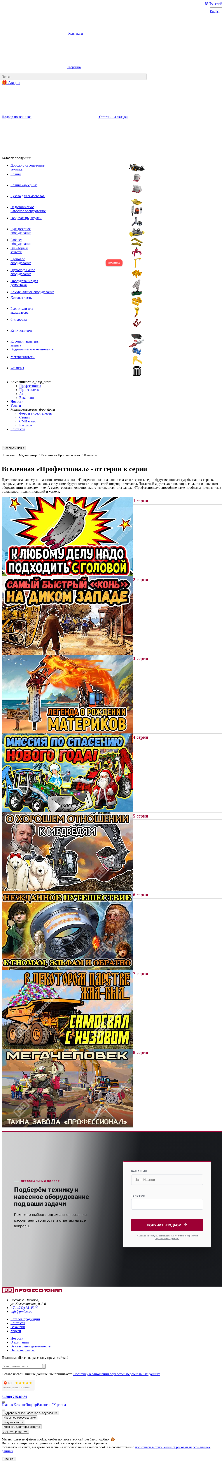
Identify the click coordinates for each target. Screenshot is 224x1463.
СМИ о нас (27, 421)
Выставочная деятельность (30, 1346)
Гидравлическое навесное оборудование (31, 1413)
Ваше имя (139, 1171)
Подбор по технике (17, 117)
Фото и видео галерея (35, 413)
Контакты (75, 33)
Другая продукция (15, 1431)
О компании (19, 1342)
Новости (16, 401)
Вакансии (26, 397)
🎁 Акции (11, 82)
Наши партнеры (22, 1350)
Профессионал (30, 386)
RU (207, 3)
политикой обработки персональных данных (176, 1237)
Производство (29, 390)
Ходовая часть (13, 1422)
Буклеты (25, 425)
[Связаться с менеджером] (3, 1409)
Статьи (24, 417)
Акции (24, 394)
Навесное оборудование (20, 1417)
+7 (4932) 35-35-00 (24, 1308)
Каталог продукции (25, 1319)
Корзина (74, 67)
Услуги (15, 405)
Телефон (138, 1195)
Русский (216, 3)
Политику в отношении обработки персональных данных (116, 1374)
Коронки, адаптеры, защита (22, 1426)
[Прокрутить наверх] (3, 1402)
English (215, 11)
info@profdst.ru (21, 1312)
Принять (9, 1459)
